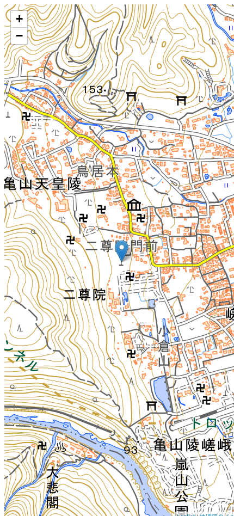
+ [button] (19, 19)
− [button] (19, 35)
